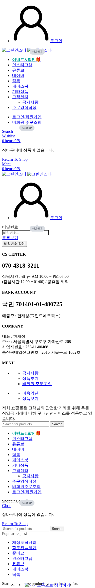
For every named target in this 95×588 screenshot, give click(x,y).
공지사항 (30, 102)
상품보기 (30, 398)
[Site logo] (14, 50)
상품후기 (30, 378)
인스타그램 (22, 558)
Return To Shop (15, 159)
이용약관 (30, 393)
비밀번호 (10, 227)
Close (6, 505)
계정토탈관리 (24, 542)
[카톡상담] (47, 585)
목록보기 (10, 238)
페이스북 (20, 569)
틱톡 (16, 574)
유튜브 (18, 564)
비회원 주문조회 (37, 384)
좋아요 (18, 553)
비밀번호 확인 (14, 244)
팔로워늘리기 (24, 548)
